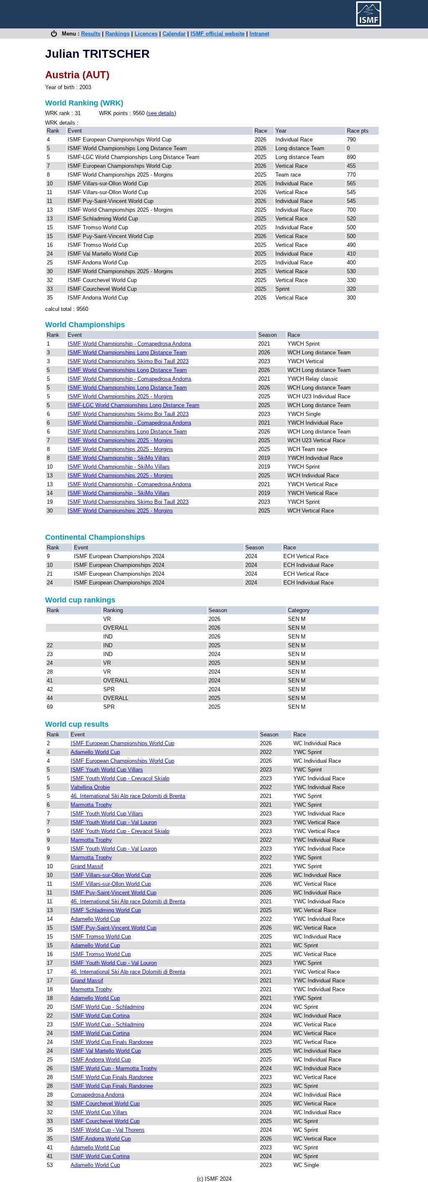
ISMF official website (218, 34)
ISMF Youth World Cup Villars (107, 770)
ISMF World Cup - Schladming (107, 1007)
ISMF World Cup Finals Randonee (112, 1042)
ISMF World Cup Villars (99, 1112)
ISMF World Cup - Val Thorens (108, 1130)
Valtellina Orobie (90, 787)
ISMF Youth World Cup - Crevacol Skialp (120, 778)
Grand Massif (87, 866)
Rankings (117, 34)
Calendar (174, 34)
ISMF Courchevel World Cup (105, 1103)
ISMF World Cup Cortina (100, 1016)
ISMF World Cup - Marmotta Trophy (114, 1068)
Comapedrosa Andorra (97, 1095)
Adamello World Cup (95, 752)
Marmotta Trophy (91, 805)
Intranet (259, 34)
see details (161, 113)
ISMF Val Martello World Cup (106, 1051)
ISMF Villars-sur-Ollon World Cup (111, 875)
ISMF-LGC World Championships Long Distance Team (133, 405)
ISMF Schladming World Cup (106, 910)
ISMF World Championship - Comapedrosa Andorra (129, 344)
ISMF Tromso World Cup (101, 936)
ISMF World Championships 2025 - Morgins (120, 396)
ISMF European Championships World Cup (122, 743)
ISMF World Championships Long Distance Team (127, 352)
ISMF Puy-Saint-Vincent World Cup (113, 893)
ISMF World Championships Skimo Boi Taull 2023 (128, 361)
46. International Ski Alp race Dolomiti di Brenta (128, 796)
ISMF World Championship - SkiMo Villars (119, 458)
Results (90, 34)
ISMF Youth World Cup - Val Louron (114, 822)
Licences (146, 34)
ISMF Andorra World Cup (101, 1059)
